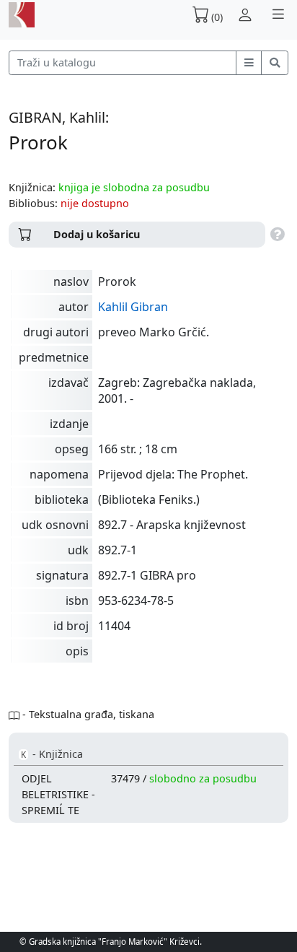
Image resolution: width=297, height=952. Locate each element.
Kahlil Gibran (133, 307)
